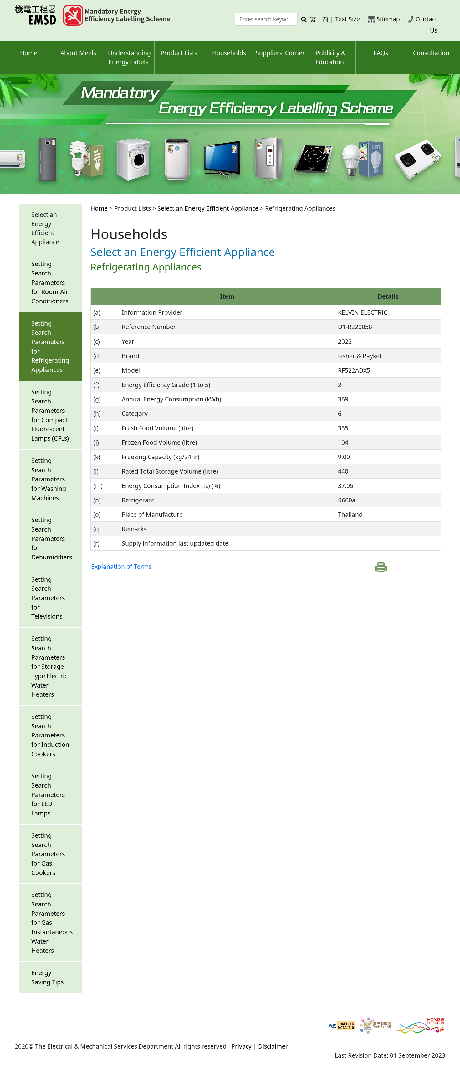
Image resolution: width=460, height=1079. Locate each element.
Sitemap (388, 19)
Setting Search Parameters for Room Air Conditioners (49, 282)
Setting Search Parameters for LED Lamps (48, 794)
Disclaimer (273, 1046)
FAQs (381, 53)
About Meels (78, 53)
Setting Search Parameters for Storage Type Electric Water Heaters (49, 666)
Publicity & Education (330, 57)
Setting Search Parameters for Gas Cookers (48, 854)
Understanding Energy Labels (129, 57)
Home (28, 53)
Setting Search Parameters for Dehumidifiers (51, 538)
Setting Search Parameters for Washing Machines (48, 479)
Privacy (241, 1046)
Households (229, 53)
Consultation (431, 53)
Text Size (347, 19)
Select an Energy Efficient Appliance (207, 208)
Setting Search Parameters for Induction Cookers (50, 735)
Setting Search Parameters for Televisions (48, 598)
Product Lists (179, 53)
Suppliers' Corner (280, 53)
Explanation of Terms (121, 566)
